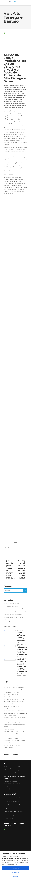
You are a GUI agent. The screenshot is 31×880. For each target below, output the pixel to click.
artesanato (7, 689)
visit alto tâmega (8, 747)
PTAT (5, 738)
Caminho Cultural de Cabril (11, 692)
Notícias (10, 547)
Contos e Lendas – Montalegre (13, 609)
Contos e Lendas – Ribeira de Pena (14, 612)
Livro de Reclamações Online (13, 798)
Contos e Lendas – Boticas (11, 603)
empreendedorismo (20, 704)
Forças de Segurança (11, 815)
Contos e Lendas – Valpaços (12, 614)
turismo (6, 743)
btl (22, 689)
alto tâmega (15, 685)
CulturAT (10, 704)
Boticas (18, 689)
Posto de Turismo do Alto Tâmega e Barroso (14, 735)
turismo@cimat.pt (9, 789)
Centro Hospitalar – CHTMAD (14, 811)
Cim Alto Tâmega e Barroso (12, 699)
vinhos (18, 745)
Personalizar (15, 872)
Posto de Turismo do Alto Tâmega (14, 731)
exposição (7, 717)
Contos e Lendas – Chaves (11, 606)
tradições (23, 740)
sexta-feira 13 (7, 740)
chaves (14, 694)
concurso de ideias (9, 701)
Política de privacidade (12, 801)
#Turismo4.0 (7, 685)
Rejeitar (15, 876)
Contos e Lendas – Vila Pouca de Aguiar (15, 617)
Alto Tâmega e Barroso (10, 687)
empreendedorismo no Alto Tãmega (14, 710)
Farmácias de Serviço (11, 818)
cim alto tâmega (8, 697)
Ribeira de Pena (17, 738)
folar (11, 717)
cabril (25, 689)
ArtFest (13, 689)
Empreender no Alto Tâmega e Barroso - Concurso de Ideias (15, 714)
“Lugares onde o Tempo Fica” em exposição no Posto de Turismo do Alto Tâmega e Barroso (22, 651)
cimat (22, 699)
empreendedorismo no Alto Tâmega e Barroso (15, 707)
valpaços (19, 743)
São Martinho (16, 740)
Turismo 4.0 (12, 743)
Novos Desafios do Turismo (12, 722)
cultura (5, 704)
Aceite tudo (15, 868)
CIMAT (7, 808)
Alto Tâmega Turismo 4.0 (12, 804)
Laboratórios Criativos (20, 717)
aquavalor (21, 687)
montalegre (7, 720)
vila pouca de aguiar (9, 745)
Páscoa (9, 738)
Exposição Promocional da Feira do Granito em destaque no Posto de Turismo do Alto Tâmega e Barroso (22, 666)
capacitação (7, 694)
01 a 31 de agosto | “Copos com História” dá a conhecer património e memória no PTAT (21, 636)
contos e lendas (20, 701)
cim (18, 694)
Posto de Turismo (9, 729)
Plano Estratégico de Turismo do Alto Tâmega (14, 725)
